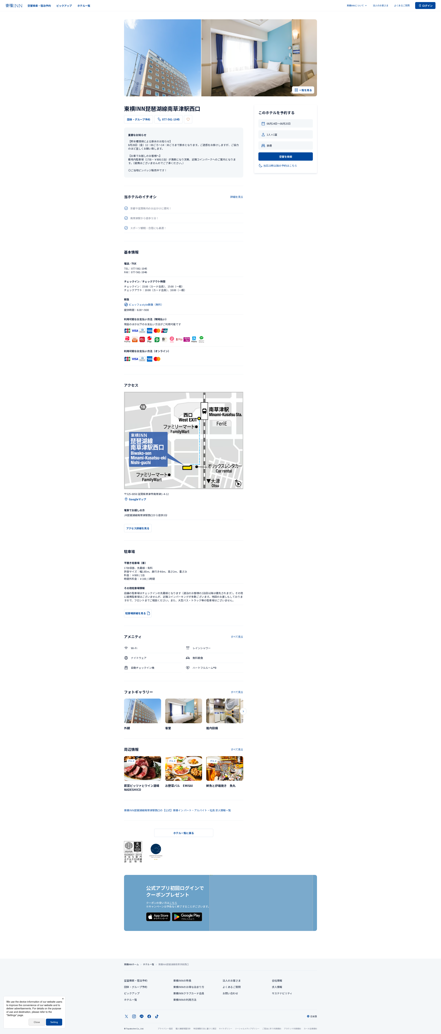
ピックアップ (64, 5)
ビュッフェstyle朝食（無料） (146, 304)
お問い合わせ (230, 993)
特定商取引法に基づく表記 (204, 1028)
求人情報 (277, 987)
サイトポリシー (225, 1028)
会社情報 (277, 980)
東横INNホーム (131, 964)
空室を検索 (285, 156)
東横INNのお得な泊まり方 (188, 987)
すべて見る (237, 636)
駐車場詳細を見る (135, 613)
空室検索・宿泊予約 (39, 5)
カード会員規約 (310, 1028)
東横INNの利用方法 (184, 999)
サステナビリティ (282, 993)
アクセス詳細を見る (137, 528)
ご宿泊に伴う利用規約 (271, 1028)
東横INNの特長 (182, 980)
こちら (173, 903)
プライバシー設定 (165, 1028)
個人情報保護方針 (183, 1028)
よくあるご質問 (402, 5)
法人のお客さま (380, 5)
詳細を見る (236, 197)
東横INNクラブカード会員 (188, 993)
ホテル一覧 (83, 5)
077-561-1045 (171, 119)
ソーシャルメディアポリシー (247, 1028)
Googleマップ (137, 499)
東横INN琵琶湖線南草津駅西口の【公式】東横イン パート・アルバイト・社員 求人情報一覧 (177, 810)
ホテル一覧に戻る (183, 833)
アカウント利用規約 (292, 1028)
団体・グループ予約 (138, 119)
